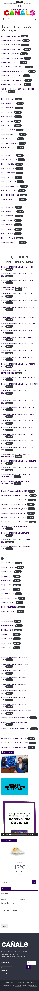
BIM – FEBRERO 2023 (8, 211)
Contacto (4, 973)
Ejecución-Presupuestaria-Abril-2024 (13, 504)
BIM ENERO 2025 (7, 621)
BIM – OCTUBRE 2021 (8, 139)
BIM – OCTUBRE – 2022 (9, 191)
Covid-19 (4, 965)
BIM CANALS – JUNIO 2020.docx (12, 58)
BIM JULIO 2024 (6, 589)
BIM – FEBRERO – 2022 (9, 160)
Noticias (4, 968)
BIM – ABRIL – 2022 (7, 164)
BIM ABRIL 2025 (6, 634)
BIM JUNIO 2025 (6, 643)
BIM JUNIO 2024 (6, 585)
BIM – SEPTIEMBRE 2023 (9, 242)
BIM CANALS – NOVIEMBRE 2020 (12, 80)
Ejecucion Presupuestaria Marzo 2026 (14, 747)
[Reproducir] (3, 834)
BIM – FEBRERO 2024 (8, 567)
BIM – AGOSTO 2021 (8, 130)
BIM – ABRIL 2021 (7, 112)
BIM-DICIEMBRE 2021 (8, 148)
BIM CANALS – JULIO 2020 (10, 62)
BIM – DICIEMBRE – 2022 (9, 199)
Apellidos (22, 899)
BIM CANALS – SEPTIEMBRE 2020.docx (14, 71)
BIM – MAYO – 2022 (8, 168)
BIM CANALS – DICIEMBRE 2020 (12, 85)
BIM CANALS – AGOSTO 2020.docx (12, 67)
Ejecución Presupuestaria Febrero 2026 (14, 743)
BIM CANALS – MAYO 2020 (10, 54)
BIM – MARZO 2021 (7, 108)
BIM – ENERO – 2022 (8, 155)
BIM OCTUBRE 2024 (8, 603)
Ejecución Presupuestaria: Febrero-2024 (14, 495)
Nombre (4, 894)
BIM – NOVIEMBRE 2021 (9, 143)
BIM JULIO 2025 (6, 648)
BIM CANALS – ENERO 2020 (10, 36)
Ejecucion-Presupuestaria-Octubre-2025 (14, 718)
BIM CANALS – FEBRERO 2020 (11, 40)
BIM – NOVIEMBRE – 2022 (10, 195)
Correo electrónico (8, 903)
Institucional (5, 962)
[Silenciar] (32, 834)
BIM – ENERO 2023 (7, 207)
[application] (19, 818)
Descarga (24, 36)
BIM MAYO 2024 (6, 581)
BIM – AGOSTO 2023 (8, 238)
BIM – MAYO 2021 (7, 117)
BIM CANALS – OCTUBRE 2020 (11, 76)
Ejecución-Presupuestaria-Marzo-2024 (14, 500)
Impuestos (4, 971)
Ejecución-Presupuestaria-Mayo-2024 (14, 509)
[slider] (18, 834)
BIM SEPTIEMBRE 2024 (9, 598)
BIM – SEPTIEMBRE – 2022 (10, 186)
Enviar (4, 926)
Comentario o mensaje (9, 910)
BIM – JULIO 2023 (7, 234)
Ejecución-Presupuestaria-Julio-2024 (13, 518)
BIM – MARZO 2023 (7, 216)
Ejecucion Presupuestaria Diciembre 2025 (15, 729)
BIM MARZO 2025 (7, 630)
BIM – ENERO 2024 (7, 563)
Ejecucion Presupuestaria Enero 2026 (13, 738)
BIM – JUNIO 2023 (7, 229)
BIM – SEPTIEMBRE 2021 (9, 134)
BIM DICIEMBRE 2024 (8, 611)
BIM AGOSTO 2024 (7, 594)
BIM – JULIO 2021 (7, 125)
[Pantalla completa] (35, 834)
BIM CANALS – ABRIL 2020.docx (11, 49)
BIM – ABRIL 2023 (7, 220)
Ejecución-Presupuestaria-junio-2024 (13, 513)
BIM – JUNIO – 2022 (8, 173)
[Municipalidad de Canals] (3, 19)
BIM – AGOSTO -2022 (8, 182)
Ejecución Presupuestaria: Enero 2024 (14, 491)
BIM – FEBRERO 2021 (8, 103)
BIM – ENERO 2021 (7, 99)
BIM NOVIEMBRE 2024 (9, 607)
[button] (19, 818)
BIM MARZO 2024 (7, 572)
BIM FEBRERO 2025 (7, 626)
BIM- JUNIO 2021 (7, 121)
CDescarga (10, 542)
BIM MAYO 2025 (6, 639)
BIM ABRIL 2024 (6, 576)
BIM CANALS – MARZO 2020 (10, 45)
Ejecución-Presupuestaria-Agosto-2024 (14, 522)
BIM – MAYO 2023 (7, 225)
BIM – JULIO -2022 (7, 177)
